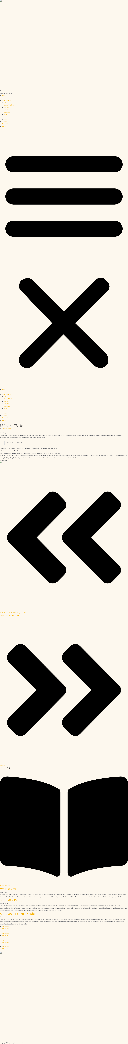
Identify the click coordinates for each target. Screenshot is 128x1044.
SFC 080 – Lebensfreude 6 (18, 914)
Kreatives (6, 110)
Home (3, 95)
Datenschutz (5, 929)
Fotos (5, 114)
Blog (3, 98)
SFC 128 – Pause (11, 900)
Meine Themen (6, 100)
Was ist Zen (8, 889)
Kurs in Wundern (9, 105)
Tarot (5, 119)
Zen (5, 102)
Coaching (6, 107)
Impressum (5, 926)
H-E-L (3, 126)
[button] (64, 258)
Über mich (5, 124)
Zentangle (7, 112)
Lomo (5, 117)
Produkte (4, 121)
